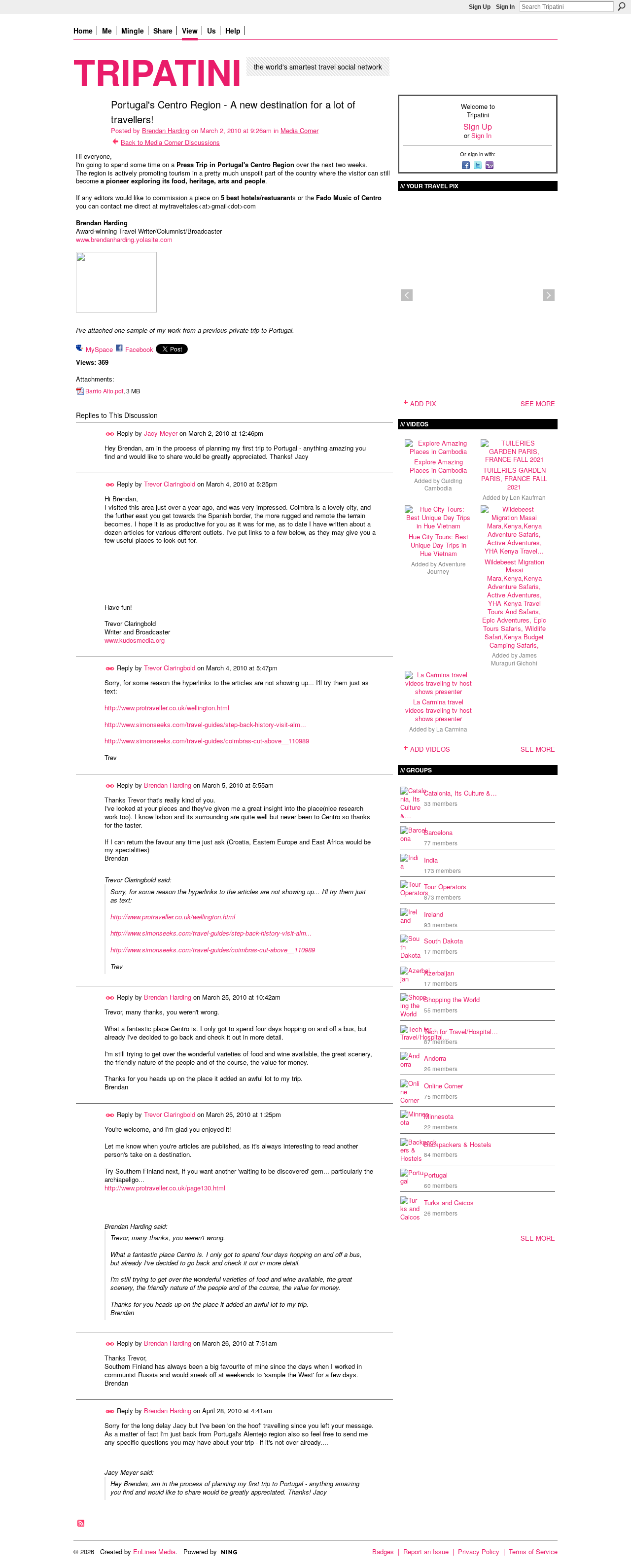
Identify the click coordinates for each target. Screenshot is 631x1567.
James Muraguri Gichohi (514, 658)
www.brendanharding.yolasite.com (124, 239)
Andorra (435, 1058)
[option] (477, 295)
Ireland (433, 914)
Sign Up (480, 6)
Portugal (436, 1175)
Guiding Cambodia (443, 484)
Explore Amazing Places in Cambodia (438, 466)
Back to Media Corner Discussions (170, 142)
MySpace (99, 349)
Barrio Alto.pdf (104, 390)
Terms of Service (533, 1551)
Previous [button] (407, 295)
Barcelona (438, 832)
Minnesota (439, 1116)
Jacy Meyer (160, 433)
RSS (81, 1523)
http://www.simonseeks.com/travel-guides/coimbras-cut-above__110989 (207, 740)
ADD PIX (423, 403)
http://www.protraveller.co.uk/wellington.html (167, 707)
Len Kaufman (528, 497)
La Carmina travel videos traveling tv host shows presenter (438, 710)
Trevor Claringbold (169, 483)
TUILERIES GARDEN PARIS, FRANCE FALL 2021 (514, 478)
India (431, 860)
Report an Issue (426, 1551)
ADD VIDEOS (430, 749)
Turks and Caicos (449, 1202)
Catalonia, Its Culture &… (460, 793)
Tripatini (157, 71)
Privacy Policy (478, 1551)
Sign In (505, 6)
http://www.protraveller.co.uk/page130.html (165, 1187)
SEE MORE (538, 403)
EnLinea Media (154, 1551)
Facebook (139, 349)
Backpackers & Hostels (457, 1144)
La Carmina (451, 729)
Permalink (110, 434)
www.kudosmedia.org (135, 640)
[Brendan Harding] (89, 125)
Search (622, 6)
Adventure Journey (446, 567)
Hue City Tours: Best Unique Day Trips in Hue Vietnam (438, 545)
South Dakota (443, 940)
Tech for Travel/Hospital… (461, 1031)
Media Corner (299, 130)
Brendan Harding (165, 130)
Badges (383, 1551)
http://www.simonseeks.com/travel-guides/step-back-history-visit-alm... (205, 724)
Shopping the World (452, 999)
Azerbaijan (439, 972)
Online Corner (443, 1085)
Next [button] (549, 295)
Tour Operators (445, 886)
